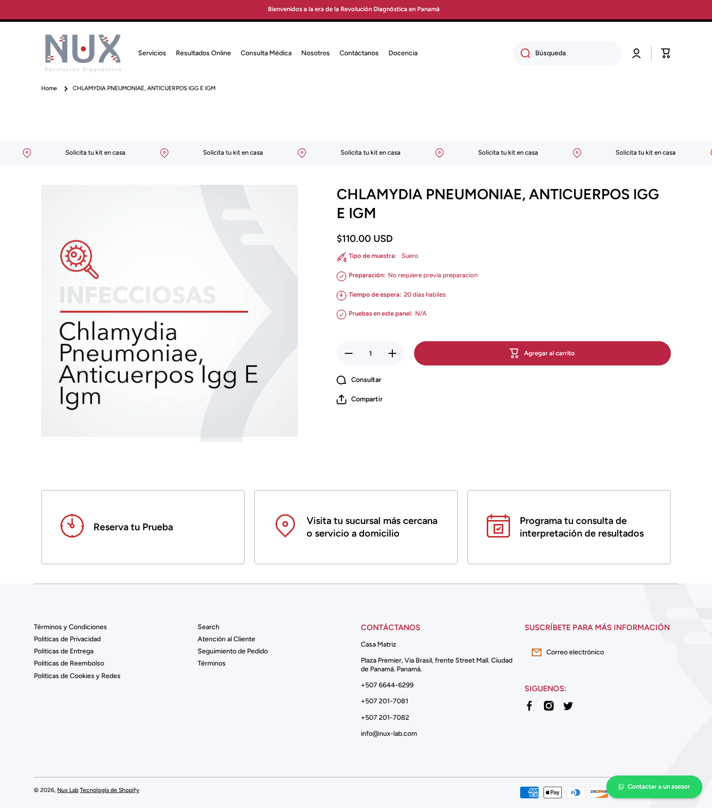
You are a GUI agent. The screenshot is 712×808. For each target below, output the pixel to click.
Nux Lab (67, 790)
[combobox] (567, 53)
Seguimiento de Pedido (233, 651)
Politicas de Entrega (63, 651)
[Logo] (82, 53)
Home (49, 88)
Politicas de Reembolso (69, 663)
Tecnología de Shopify (109, 790)
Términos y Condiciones (70, 627)
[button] (666, 53)
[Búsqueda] (521, 53)
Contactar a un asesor (659, 786)
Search (208, 627)
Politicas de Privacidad (67, 639)
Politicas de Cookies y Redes (77, 676)
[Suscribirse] (666, 652)
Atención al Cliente (226, 639)
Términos (212, 663)
